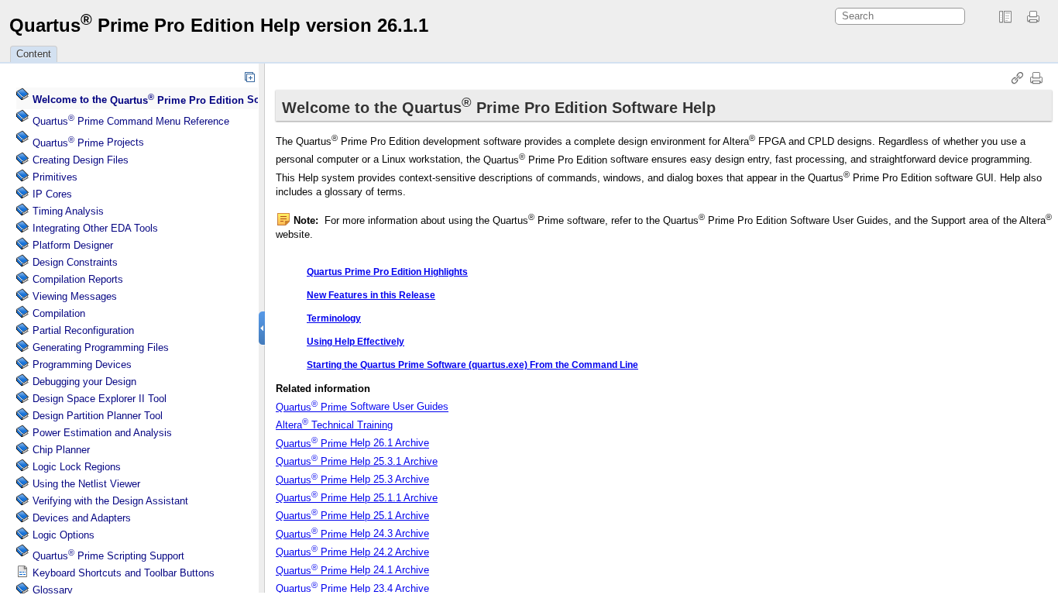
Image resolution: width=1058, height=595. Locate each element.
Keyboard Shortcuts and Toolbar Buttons (124, 573)
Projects (88, 143)
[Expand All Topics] (249, 77)
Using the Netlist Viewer (86, 484)
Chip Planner (61, 450)
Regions (77, 467)
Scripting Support (108, 556)
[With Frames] (1005, 17)
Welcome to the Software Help (173, 100)
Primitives (55, 177)
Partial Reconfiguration (83, 330)
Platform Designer (73, 245)
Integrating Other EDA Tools (95, 228)
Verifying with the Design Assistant (110, 501)
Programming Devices (82, 364)
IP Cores (52, 194)
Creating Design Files (81, 160)
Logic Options (63, 535)
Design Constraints (75, 262)
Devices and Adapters (82, 518)
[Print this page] (1035, 17)
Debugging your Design (84, 381)
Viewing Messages (75, 296)
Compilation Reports (78, 279)
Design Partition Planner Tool (98, 415)
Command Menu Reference (131, 121)
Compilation (59, 313)
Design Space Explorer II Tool (100, 398)
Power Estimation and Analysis (102, 433)
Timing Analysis (68, 211)
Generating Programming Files (101, 347)
